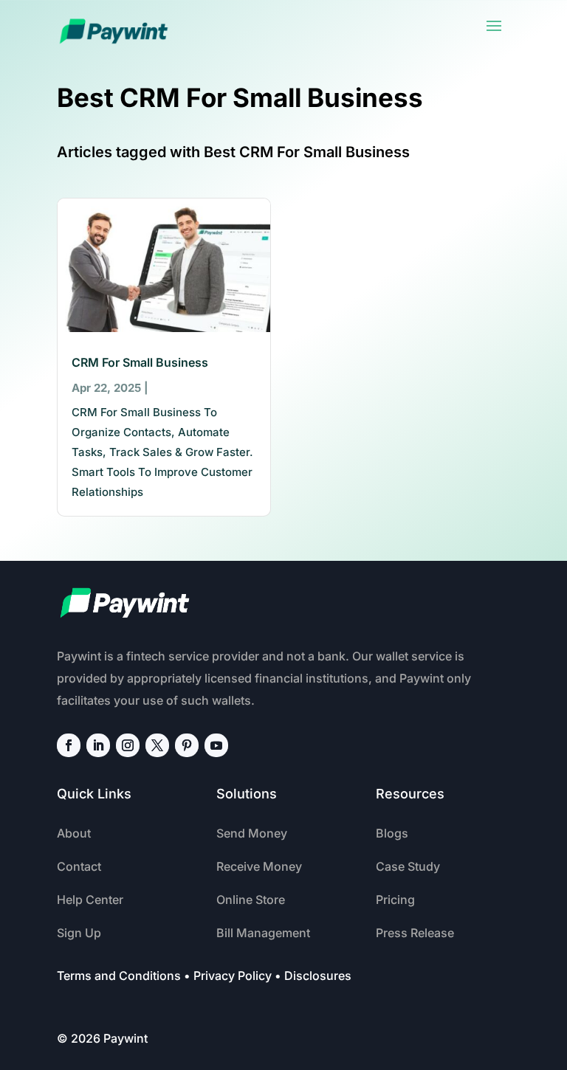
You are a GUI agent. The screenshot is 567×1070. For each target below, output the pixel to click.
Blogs (392, 833)
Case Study (408, 866)
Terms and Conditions (119, 975)
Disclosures (317, 975)
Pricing (395, 899)
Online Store (250, 899)
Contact (79, 866)
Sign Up (79, 932)
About (74, 833)
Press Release (415, 932)
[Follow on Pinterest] (187, 745)
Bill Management (263, 932)
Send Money (251, 833)
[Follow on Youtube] (216, 745)
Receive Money (259, 866)
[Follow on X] (157, 745)
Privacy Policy (232, 975)
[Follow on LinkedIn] (98, 745)
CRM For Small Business (140, 362)
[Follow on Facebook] (68, 745)
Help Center (90, 899)
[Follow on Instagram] (128, 745)
